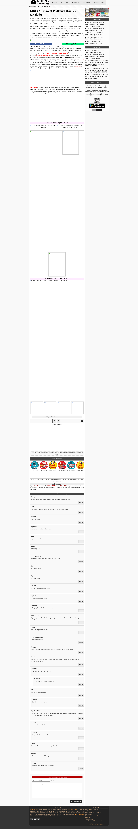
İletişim (93, 819)
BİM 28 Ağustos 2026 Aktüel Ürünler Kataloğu (94, 34)
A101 (31, 819)
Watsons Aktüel (99, 2)
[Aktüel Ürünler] (40, 2)
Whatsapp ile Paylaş (72, 44)
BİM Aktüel (76, 2)
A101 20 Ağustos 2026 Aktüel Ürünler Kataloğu (95, 51)
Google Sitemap (96, 816)
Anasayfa (54, 2)
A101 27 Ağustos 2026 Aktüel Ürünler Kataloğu (95, 38)
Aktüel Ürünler (37, 485)
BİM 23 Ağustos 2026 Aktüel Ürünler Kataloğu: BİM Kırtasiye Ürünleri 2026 (94, 24)
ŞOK (39, 819)
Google (90, 809)
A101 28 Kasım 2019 (46, 6)
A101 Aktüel (65, 2)
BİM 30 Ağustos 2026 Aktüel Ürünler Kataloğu (94, 29)
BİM (35, 819)
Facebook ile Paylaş (41, 44)
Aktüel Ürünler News (98, 821)
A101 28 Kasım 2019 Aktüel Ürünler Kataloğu (53, 12)
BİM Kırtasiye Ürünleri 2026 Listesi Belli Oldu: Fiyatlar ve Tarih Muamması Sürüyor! (96, 62)
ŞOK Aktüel (86, 2)
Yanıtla (81, 502)
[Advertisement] (57, 108)
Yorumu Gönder (76, 801)
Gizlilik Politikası (79, 814)
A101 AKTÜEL (35, 6)
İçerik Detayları (57, 484)
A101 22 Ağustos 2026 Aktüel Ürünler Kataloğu (95, 42)
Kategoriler (87, 817)
